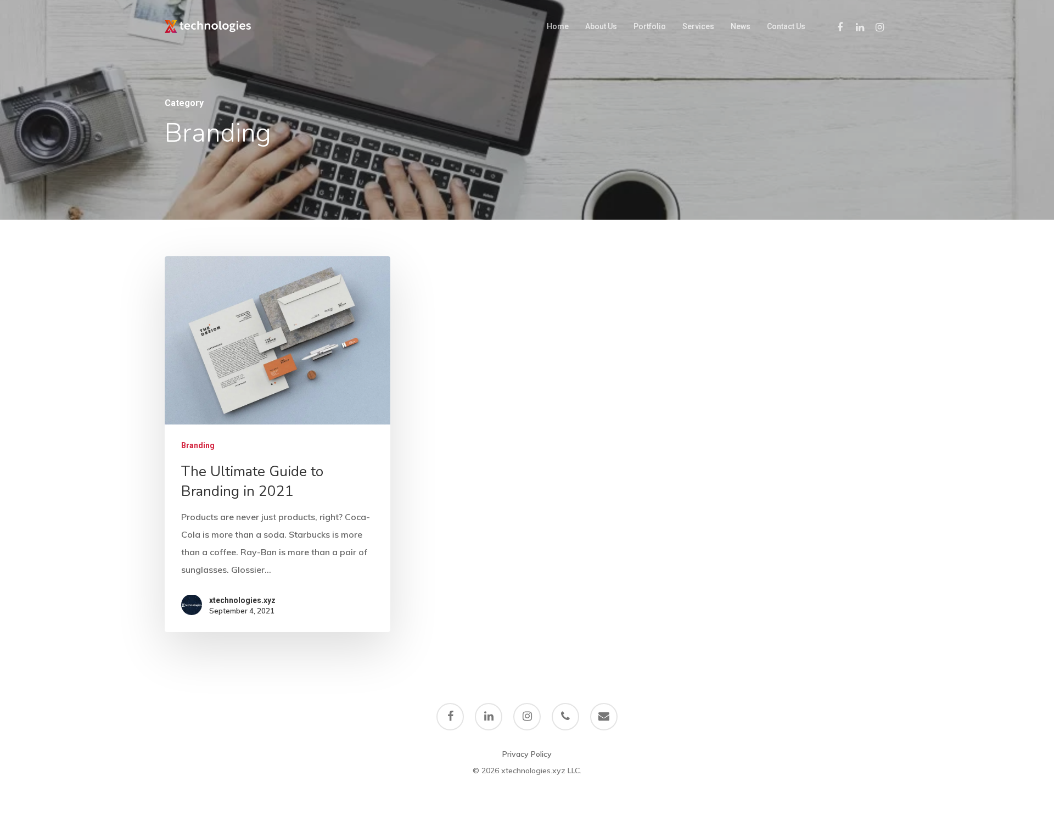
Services (698, 26)
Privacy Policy (527, 754)
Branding (198, 444)
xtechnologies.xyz (242, 600)
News (740, 26)
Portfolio (649, 26)
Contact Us (786, 26)
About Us (601, 26)
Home (558, 26)
